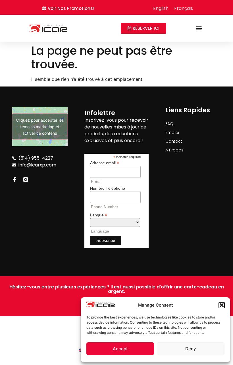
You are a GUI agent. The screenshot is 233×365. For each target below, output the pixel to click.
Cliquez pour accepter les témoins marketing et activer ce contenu (40, 126)
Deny (190, 348)
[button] (221, 305)
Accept (120, 348)
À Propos (174, 150)
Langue (98, 214)
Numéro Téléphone (107, 188)
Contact (173, 141)
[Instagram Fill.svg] (25, 179)
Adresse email (104, 162)
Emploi (172, 132)
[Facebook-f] (14, 179)
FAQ (169, 123)
